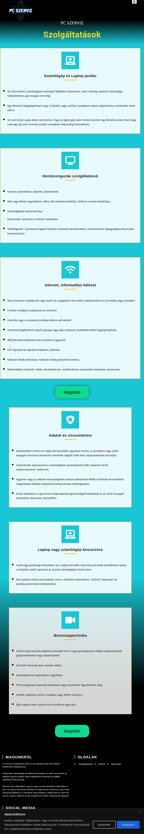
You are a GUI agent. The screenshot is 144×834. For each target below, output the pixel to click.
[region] (72, 821)
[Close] (140, 812)
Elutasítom (104, 824)
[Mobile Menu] (134, 2)
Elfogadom (128, 824)
